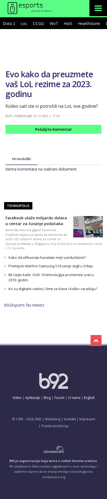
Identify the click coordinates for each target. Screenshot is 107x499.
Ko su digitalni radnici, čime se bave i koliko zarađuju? (53, 288)
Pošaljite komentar (53, 129)
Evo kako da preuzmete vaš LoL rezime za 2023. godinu (49, 84)
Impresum (87, 419)
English (89, 397)
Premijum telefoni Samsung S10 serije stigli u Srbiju (51, 265)
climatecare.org (53, 477)
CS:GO (38, 23)
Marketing (52, 419)
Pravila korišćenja (55, 426)
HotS (68, 23)
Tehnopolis (18, 205)
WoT (54, 23)
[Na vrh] (96, 340)
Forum (59, 397)
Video (17, 397)
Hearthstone (89, 23)
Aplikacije (32, 397)
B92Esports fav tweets (24, 305)
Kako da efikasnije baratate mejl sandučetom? (47, 257)
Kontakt (70, 419)
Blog (47, 397)
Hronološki (21, 158)
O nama (74, 397)
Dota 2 (9, 23)
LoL (24, 23)
